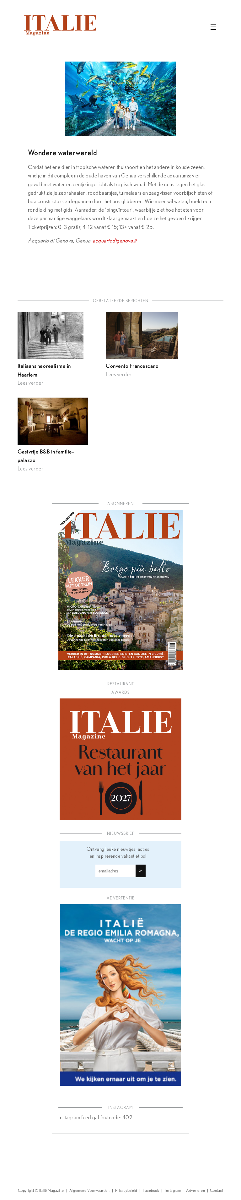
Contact (216, 1191)
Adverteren (195, 1191)
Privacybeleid (126, 1191)
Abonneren (120, 504)
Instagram (173, 1191)
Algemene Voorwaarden (89, 1191)
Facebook (151, 1191)
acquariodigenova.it (115, 241)
